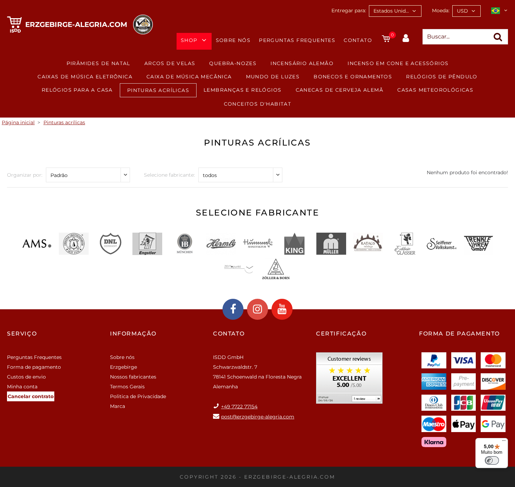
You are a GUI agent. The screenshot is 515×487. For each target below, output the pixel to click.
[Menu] (504, 442)
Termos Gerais (127, 386)
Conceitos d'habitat (257, 104)
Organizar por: (24, 175)
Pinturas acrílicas (158, 90)
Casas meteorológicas (435, 90)
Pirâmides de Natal (98, 63)
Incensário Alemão (302, 63)
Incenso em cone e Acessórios (398, 63)
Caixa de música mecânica (189, 76)
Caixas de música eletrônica (84, 76)
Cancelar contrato (31, 396)
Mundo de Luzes (273, 76)
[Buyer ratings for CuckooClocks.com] (349, 380)
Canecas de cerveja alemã (340, 90)
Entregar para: (348, 10)
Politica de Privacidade (138, 396)
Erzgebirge (123, 367)
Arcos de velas (169, 63)
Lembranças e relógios (242, 90)
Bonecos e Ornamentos (353, 76)
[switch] (492, 460)
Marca (117, 406)
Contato (358, 40)
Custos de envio (26, 377)
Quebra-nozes (232, 63)
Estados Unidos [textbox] (392, 11)
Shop (189, 40)
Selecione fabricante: (169, 175)
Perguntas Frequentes (297, 40)
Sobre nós (233, 40)
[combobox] (395, 11)
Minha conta (22, 386)
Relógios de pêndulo (442, 76)
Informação (133, 333)
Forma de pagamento (34, 367)
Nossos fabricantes (133, 377)
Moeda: (440, 10)
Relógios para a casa (77, 90)
